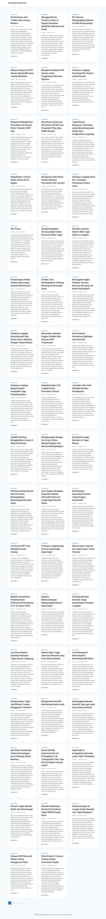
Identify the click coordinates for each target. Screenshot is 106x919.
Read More (14, 56)
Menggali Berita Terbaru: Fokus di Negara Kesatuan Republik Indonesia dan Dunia (52, 23)
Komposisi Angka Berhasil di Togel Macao (80, 440)
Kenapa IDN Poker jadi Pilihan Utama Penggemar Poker (21, 859)
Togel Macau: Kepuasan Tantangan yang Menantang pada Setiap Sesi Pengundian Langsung (83, 128)
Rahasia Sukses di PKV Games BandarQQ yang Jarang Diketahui (22, 73)
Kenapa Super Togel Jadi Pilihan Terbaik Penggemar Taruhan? (21, 704)
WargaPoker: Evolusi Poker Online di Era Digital (21, 180)
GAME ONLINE (14, 14)
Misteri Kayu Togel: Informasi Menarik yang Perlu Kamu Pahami (52, 655)
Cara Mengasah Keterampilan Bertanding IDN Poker (82, 655)
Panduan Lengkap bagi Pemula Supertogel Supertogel (52, 549)
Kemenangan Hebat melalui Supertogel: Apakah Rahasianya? (21, 282)
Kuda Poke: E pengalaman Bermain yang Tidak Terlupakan (83, 753)
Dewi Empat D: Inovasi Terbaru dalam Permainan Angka (52, 859)
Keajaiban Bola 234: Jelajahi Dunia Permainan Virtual (51, 388)
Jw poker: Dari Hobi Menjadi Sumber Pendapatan (81, 388)
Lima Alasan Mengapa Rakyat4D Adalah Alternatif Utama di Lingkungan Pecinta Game (52, 497)
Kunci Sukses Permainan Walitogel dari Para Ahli (82, 336)
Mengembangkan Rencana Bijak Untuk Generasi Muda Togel (51, 232)
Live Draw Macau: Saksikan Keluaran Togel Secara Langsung (22, 655)
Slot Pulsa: (16, 229)
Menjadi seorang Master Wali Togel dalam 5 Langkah (81, 232)
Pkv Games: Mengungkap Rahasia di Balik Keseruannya (82, 20)
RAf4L (13, 26)
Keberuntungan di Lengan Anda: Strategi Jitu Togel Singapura (83, 809)
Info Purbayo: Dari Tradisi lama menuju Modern (20, 20)
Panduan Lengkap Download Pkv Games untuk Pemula (83, 73)
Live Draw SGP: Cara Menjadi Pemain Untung (21, 549)
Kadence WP (68, 914)
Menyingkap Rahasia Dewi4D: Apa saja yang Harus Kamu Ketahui (83, 704)
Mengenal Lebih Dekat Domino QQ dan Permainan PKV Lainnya (53, 180)
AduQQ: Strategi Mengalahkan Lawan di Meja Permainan (22, 440)
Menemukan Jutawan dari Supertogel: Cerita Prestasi (83, 549)
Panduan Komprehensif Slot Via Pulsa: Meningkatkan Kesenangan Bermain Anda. (22, 497)
